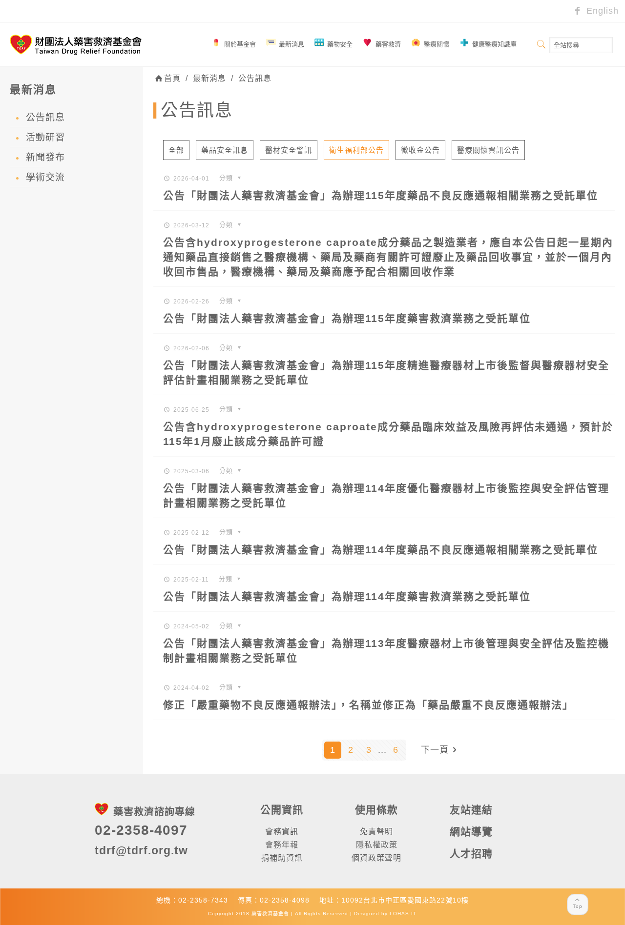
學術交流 (45, 177)
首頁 (172, 78)
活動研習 (45, 137)
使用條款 (376, 809)
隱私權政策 (376, 845)
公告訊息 (254, 78)
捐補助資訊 (282, 858)
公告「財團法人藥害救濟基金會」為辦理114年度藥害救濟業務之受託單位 (347, 596)
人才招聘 (471, 853)
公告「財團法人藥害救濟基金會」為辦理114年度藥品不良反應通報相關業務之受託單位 (380, 549)
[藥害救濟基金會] (76, 44)
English (601, 11)
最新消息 (209, 78)
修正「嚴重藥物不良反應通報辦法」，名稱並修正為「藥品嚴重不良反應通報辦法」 (368, 704)
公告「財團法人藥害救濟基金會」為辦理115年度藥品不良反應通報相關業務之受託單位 (380, 195)
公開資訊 (281, 809)
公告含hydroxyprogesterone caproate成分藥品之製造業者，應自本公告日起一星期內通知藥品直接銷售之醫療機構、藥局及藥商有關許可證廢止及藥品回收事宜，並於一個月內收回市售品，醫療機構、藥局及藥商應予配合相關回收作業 (388, 257)
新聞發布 (45, 157)
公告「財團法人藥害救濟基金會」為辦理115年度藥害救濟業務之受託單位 (347, 318)
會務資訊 (281, 831)
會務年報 (281, 845)
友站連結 (471, 809)
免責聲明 (376, 831)
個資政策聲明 (376, 858)
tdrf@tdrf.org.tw (141, 850)
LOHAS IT (403, 913)
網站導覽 (471, 831)
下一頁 (435, 750)
